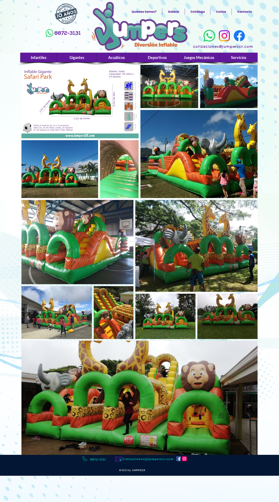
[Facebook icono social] (178, 458)
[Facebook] (239, 35)
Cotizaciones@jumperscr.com (148, 459)
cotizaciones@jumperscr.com (223, 46)
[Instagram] (224, 35)
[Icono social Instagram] (184, 458)
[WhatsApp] (49, 33)
